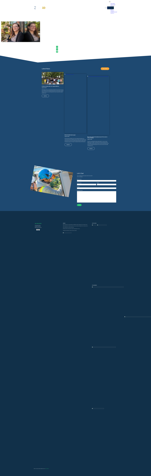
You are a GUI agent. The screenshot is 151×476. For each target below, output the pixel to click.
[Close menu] (109, 1)
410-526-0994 (38, 223)
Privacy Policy (47, 468)
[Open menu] (106, 7)
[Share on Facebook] (57, 47)
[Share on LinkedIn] (57, 52)
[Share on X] (57, 49)
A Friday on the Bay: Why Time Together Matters (50, 86)
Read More (45, 95)
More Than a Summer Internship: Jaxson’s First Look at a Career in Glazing (97, 137)
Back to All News (105, 68)
